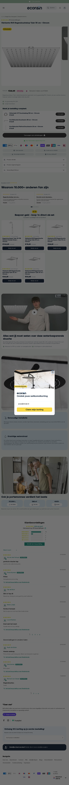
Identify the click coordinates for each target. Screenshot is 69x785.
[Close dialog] (52, 372)
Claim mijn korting (34, 409)
